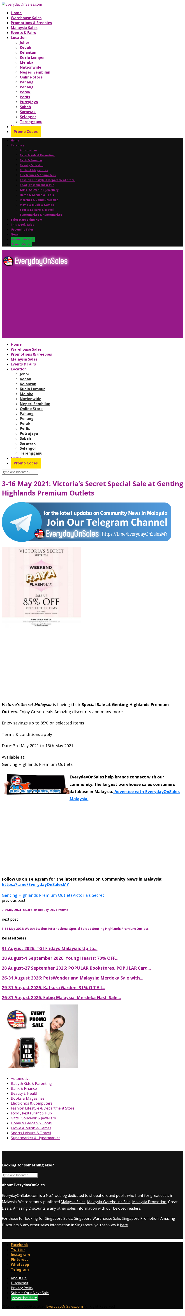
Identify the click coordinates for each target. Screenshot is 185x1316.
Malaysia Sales (24, 27)
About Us (19, 1278)
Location (19, 37)
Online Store (31, 77)
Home (16, 12)
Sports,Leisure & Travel (37, 210)
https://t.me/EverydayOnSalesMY (35, 884)
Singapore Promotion (140, 1218)
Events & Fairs (23, 32)
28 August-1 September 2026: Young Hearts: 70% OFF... (60, 958)
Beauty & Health (31, 165)
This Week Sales (22, 224)
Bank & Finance (31, 160)
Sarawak (28, 111)
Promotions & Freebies (31, 22)
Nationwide (30, 67)
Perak (25, 92)
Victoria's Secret (88, 895)
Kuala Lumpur (32, 57)
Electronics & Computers (38, 175)
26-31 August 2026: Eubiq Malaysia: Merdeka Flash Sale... (61, 997)
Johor (24, 42)
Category (17, 145)
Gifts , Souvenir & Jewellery (39, 190)
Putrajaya (29, 101)
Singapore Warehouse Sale (97, 1218)
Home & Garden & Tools (37, 195)
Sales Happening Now (26, 220)
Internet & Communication (39, 200)
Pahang (27, 82)
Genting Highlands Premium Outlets (37, 895)
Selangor (28, 116)
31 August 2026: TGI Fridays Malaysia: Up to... (49, 948)
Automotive (28, 150)
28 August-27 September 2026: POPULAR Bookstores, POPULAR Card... (76, 968)
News (15, 234)
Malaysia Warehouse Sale (108, 1201)
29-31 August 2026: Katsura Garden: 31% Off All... (53, 987)
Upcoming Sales (22, 229)
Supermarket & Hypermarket (41, 215)
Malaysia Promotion (149, 1201)
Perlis (25, 96)
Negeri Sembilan (35, 72)
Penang (27, 87)
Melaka (26, 62)
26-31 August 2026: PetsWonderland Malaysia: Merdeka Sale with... (72, 978)
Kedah (25, 47)
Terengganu (31, 121)
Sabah (25, 106)
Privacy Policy (22, 1287)
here (124, 1224)
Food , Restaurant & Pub (37, 185)
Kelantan (28, 52)
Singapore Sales (58, 1218)
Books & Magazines (34, 170)
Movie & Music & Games (37, 205)
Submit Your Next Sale (30, 1292)
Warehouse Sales (26, 17)
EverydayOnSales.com (20, 1195)
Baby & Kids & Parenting (37, 155)
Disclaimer (19, 1282)
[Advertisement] (92, 304)
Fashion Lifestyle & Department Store (47, 180)
